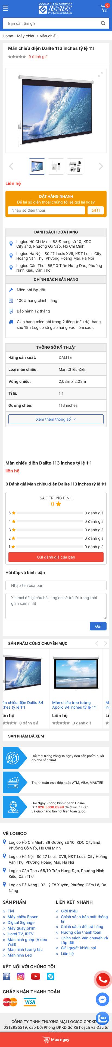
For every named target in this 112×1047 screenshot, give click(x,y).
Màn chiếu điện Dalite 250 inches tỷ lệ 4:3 (82, 704)
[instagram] (21, 976)
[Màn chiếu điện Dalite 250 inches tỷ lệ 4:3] (83, 673)
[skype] (50, 976)
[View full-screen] (100, 74)
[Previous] (12, 166)
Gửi (96, 210)
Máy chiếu (26, 36)
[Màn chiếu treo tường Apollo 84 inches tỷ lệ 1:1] (30, 673)
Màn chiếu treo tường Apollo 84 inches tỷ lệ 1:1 (28, 704)
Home (8, 36)
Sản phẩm (14, 902)
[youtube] (36, 976)
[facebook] (7, 976)
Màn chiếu (48, 36)
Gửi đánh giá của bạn (56, 557)
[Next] (100, 166)
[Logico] (55, 8)
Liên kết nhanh (74, 902)
